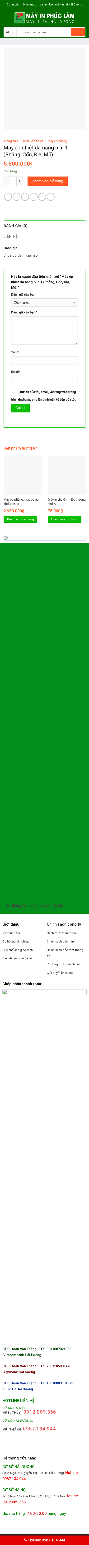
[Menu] (6, 18)
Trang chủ (11, 141)
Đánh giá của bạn (23, 294)
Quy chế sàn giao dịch (17, 950)
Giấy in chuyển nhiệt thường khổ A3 (67, 501)
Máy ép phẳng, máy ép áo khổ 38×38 (21, 501)
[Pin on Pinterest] (42, 197)
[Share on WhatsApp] (8, 197)
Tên (15, 352)
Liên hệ (11, 236)
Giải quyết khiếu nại (60, 973)
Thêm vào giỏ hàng (47, 181)
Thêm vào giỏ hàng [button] (20, 519)
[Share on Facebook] (16, 197)
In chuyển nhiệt (33, 141)
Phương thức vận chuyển (64, 964)
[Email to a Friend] (33, 197)
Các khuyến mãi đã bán (18, 958)
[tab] (44, 225)
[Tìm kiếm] (77, 32)
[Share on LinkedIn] (51, 197)
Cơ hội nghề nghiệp (15, 941)
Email (16, 371)
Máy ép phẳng (57, 141)
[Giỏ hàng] (83, 18)
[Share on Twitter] (25, 197)
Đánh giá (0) (16, 226)
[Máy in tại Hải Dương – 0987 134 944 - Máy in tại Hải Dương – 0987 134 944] (44, 18)
